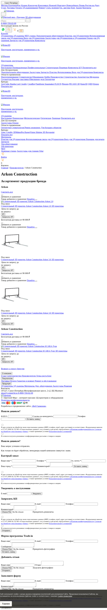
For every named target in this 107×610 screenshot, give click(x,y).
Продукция (6, 384)
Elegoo (96, 84)
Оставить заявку (33, 419)
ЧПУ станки (30, 36)
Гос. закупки (65, 8)
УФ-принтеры (7, 146)
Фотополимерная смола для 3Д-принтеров (45, 139)
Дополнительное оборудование (50, 36)
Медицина (94, 77)
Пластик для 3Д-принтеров (77, 36)
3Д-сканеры (19, 36)
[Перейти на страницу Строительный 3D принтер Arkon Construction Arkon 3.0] (14, 255)
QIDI (90, 84)
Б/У (80, 68)
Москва (4, 5)
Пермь (82, 5)
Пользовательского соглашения (60, 431)
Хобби (47, 77)
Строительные (52, 68)
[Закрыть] (36, 199)
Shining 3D (41, 132)
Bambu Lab (15, 84)
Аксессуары (35, 72)
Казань (24, 5)
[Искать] (28, 20)
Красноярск (43, 5)
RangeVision (30, 132)
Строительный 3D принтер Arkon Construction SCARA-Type (28, 351)
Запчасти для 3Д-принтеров (22, 40)
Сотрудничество (14, 376)
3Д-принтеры (7, 36)
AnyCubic (5, 84)
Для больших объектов (51, 127)
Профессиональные (37, 68)
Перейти (31, 199)
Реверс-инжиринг (33, 127)
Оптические (45, 118)
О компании (6, 373)
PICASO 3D (74, 84)
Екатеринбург (14, 5)
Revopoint (50, 132)
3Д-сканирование (30, 8)
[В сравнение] (2, 276)
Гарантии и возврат (26, 381)
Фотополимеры (64, 72)
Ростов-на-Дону (92, 5)
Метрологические (32, 118)
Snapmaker (50, 84)
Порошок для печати (95, 139)
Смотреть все (7, 192)
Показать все (7, 86)
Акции (79, 8)
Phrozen (65, 84)
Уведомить (37, 494)
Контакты (86, 8)
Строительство (71, 77)
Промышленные (20, 68)
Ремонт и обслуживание (46, 381)
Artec (3, 132)
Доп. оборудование (44, 386)
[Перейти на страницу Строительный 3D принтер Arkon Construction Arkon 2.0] (27, 201)
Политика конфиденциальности (15, 400)
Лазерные (56, 118)
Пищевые (63, 68)
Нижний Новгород (57, 5)
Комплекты (40, 40)
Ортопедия (50, 79)
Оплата (18, 8)
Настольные (6, 68)
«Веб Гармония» (39, 406)
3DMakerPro (19, 132)
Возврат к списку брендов (12, 369)
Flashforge (40, 84)
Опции (15, 123)
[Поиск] (9, 29)
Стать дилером (52, 8)
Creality (23, 84)
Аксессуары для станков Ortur (30, 151)
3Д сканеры (18, 386)
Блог (73, 8)
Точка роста (41, 376)
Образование (38, 77)
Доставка (11, 8)
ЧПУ (3, 149)
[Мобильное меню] (3, 14)
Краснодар (33, 5)
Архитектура (84, 77)
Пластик (53, 72)
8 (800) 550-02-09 (8, 23)
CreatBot (31, 84)
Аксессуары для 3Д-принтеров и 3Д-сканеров (66, 38)
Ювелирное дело (37, 79)
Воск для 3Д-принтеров (34, 38)
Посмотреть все (89, 68)
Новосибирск (72, 5)
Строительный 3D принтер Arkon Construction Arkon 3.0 (26, 259)
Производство (57, 77)
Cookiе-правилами (65, 596)
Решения (68, 386)
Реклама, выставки (20, 79)
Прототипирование (10, 77)
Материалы (6, 137)
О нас (3, 8)
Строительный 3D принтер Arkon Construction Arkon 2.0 (26, 206)
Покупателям (7, 378)
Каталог (4, 33)
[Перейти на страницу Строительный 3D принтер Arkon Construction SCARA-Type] (29, 346)
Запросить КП (7, 217)
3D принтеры (58, 206)
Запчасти (45, 72)
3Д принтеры (7, 386)
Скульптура (6, 79)
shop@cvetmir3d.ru (9, 393)
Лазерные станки (8, 151)
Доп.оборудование (9, 144)
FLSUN (58, 84)
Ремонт (42, 8)
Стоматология (25, 77)
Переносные (17, 118)
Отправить (6, 531)
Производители (29, 376)
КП (3, 214)
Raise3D (84, 84)
